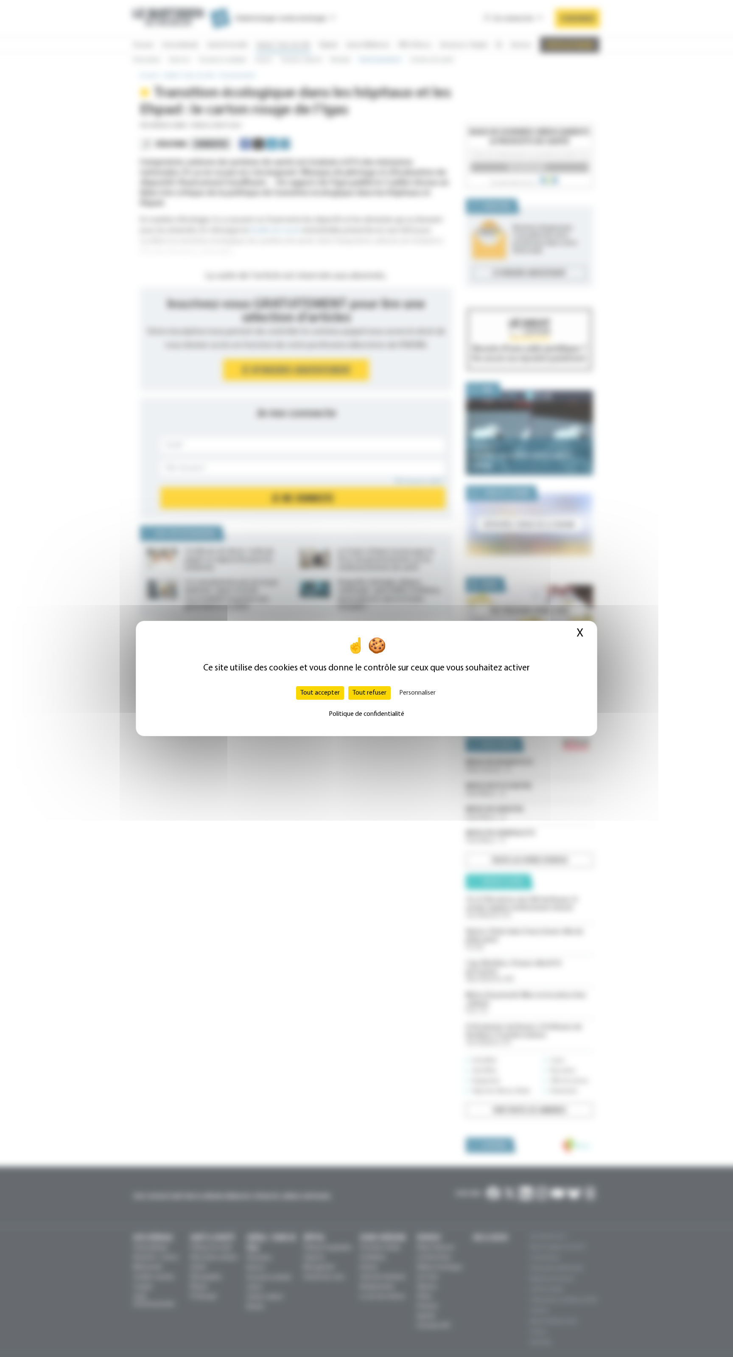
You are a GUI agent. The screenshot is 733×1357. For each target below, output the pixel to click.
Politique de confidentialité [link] (366, 714)
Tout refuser (369, 693)
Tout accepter (320, 693)
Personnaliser (417, 693)
